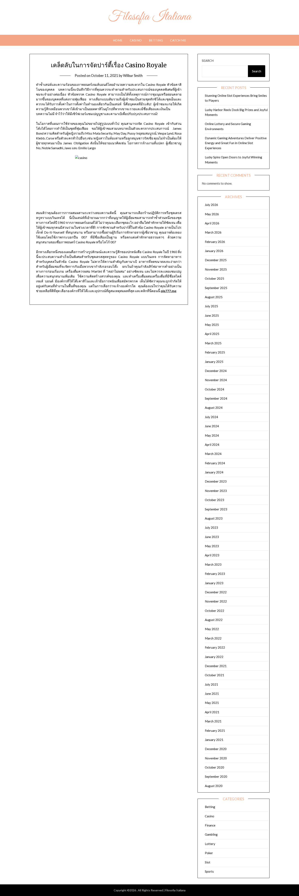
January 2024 (214, 472)
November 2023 (216, 491)
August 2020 (214, 786)
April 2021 (212, 712)
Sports (209, 871)
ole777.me (168, 291)
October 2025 (214, 278)
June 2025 (212, 315)
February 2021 (215, 730)
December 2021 (216, 666)
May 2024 (212, 435)
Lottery (210, 844)
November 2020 (216, 758)
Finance (210, 825)
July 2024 (211, 417)
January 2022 (214, 657)
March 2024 (213, 454)
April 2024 (212, 444)
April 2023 (212, 555)
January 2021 (214, 740)
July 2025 (211, 306)
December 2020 (216, 749)
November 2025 (216, 269)
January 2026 (214, 251)
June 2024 (212, 426)
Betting (156, 40)
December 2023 (216, 481)
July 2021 (211, 684)
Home (118, 40)
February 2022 (215, 647)
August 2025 (214, 297)
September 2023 (216, 509)
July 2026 (211, 205)
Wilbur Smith (133, 75)
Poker (209, 853)
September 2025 (216, 288)
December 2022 (216, 592)
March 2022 (213, 638)
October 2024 (214, 389)
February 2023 (215, 573)
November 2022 (216, 601)
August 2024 (214, 407)
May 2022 (212, 629)
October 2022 (214, 610)
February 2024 (215, 463)
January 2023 (214, 583)
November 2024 (216, 380)
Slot (207, 862)
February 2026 (215, 242)
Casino (136, 40)
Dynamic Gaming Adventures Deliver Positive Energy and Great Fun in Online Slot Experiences (236, 143)
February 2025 (215, 352)
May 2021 (212, 703)
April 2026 (212, 223)
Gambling (211, 834)
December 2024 (216, 371)
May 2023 (212, 546)
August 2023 (214, 518)
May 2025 (212, 324)
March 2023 (213, 564)
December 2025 (216, 260)
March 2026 (213, 232)
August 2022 (214, 620)
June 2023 (212, 537)
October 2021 (214, 675)
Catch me (178, 40)
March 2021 (213, 721)
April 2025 (212, 334)
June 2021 (212, 693)
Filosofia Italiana (149, 17)
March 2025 (213, 343)
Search (208, 60)
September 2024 (216, 398)
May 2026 (212, 214)
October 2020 (214, 767)
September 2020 (216, 776)
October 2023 (214, 500)
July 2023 (211, 527)
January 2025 (214, 361)
